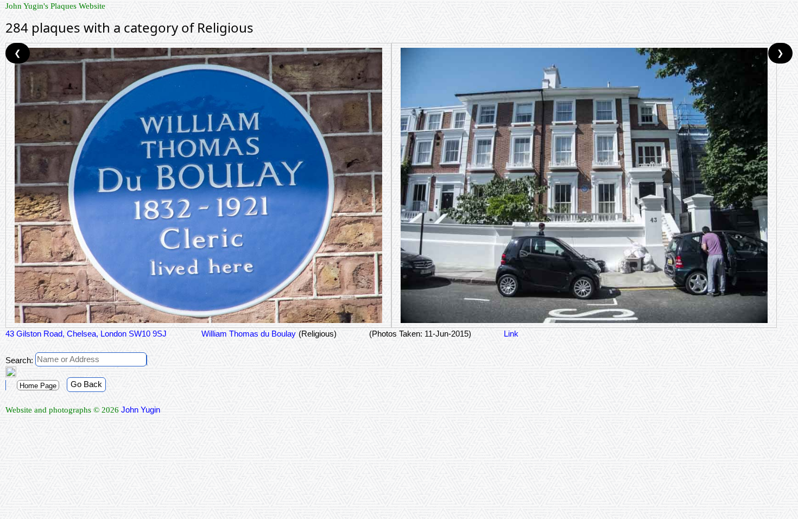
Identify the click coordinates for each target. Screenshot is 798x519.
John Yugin (140, 409)
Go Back (86, 384)
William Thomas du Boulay (247, 333)
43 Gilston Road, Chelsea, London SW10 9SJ (86, 333)
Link (511, 333)
